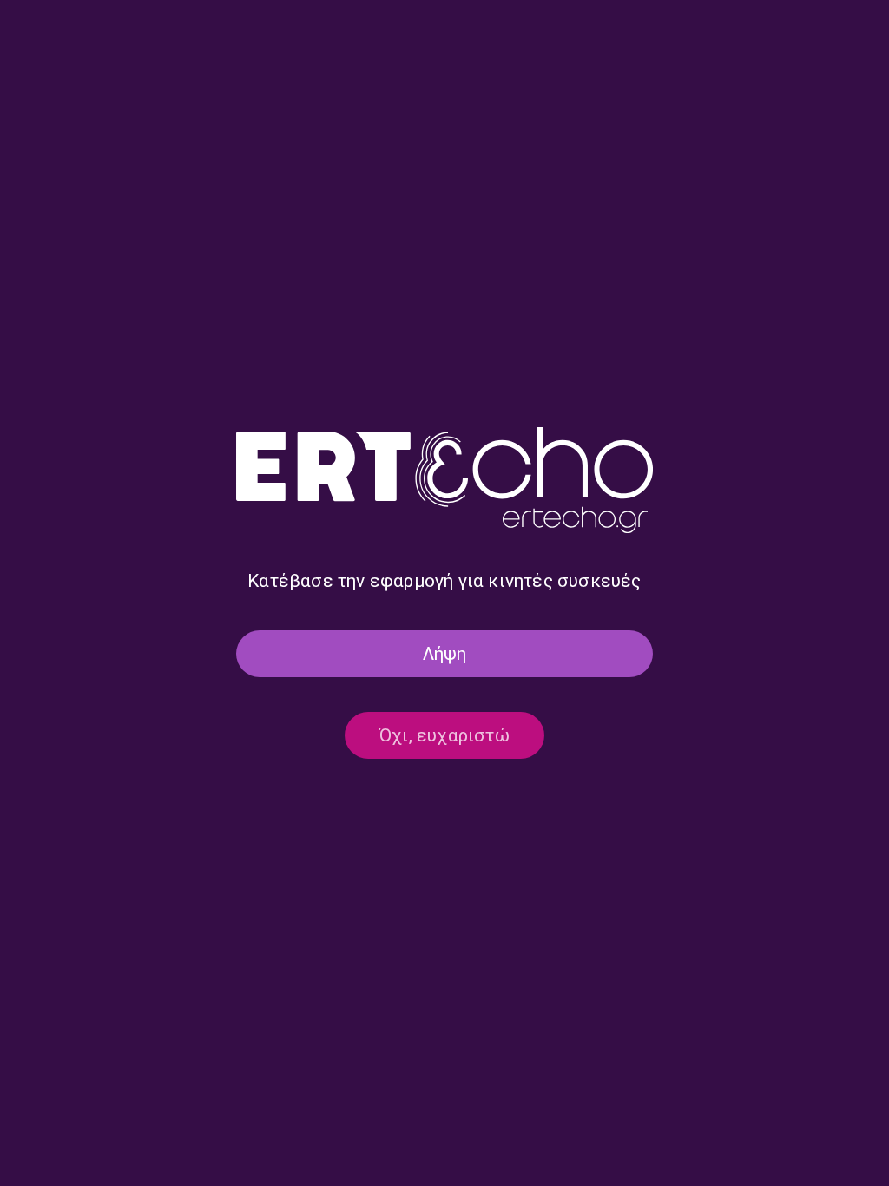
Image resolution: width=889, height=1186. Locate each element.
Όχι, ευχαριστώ (444, 735)
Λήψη (445, 653)
